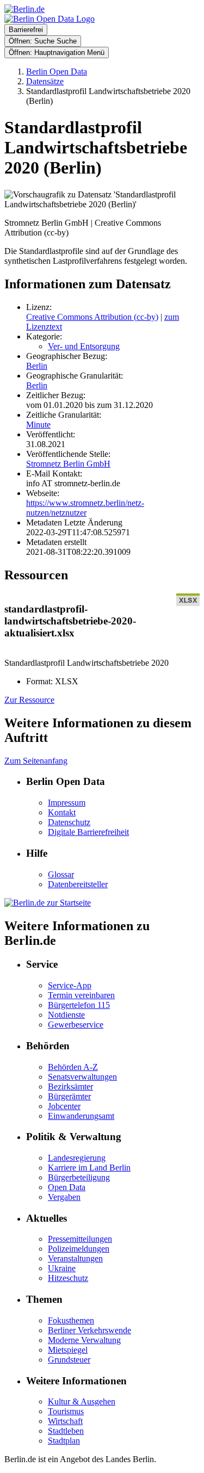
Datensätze (45, 81)
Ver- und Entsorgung (84, 346)
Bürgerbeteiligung (79, 1177)
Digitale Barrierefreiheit (88, 832)
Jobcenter (64, 1106)
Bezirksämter (70, 1086)
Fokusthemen (71, 1320)
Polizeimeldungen (78, 1248)
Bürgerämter (69, 1096)
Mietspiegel (68, 1349)
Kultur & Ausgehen (81, 1401)
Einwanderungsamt (81, 1116)
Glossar (61, 874)
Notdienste (66, 1014)
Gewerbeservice (75, 1024)
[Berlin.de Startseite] (47, 902)
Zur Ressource (29, 699)
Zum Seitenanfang (35, 760)
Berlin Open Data (56, 71)
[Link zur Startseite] (49, 18)
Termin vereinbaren (81, 995)
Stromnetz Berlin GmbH (68, 463)
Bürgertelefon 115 (79, 1005)
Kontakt (62, 812)
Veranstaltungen (75, 1258)
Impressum (66, 802)
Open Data (66, 1187)
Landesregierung (77, 1157)
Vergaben (64, 1197)
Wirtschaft (65, 1421)
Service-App (69, 985)
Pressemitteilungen (80, 1238)
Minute (38, 424)
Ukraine (62, 1268)
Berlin (36, 365)
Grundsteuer (69, 1359)
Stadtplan (64, 1440)
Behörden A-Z (73, 1067)
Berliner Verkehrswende (89, 1330)
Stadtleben (66, 1430)
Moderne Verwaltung (84, 1340)
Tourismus (66, 1411)
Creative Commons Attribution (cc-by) (92, 316)
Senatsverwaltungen (82, 1076)
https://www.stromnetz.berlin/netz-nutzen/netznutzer (85, 507)
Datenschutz (69, 822)
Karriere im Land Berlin (89, 1167)
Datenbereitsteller (78, 884)
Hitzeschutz (68, 1278)
